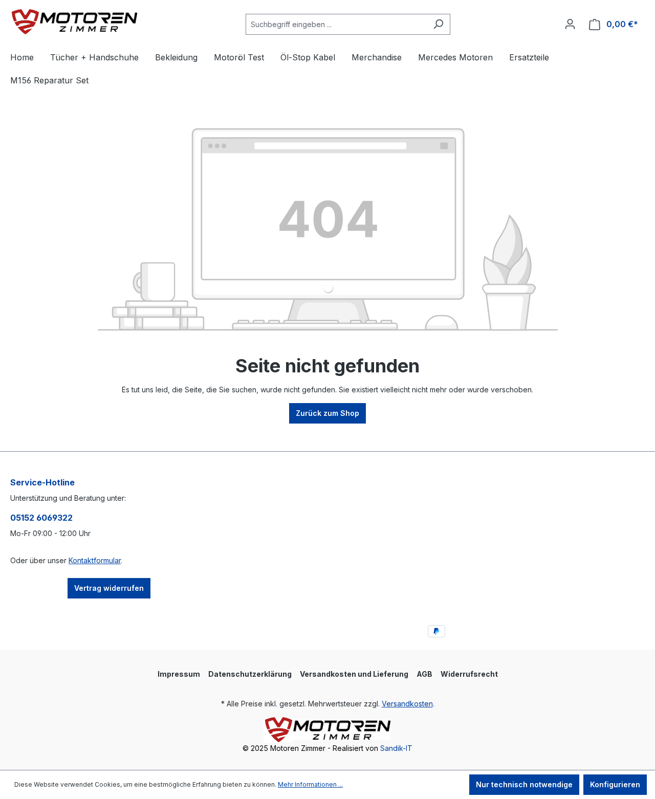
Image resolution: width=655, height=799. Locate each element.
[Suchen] (438, 24)
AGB (424, 674)
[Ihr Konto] (570, 24)
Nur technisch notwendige (524, 784)
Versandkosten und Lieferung (354, 674)
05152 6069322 (41, 518)
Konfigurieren (615, 784)
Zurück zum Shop (327, 413)
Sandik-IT (396, 748)
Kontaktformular (95, 560)
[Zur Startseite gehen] (74, 22)
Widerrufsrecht (469, 674)
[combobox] (336, 24)
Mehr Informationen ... (310, 784)
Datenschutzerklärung (250, 674)
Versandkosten (407, 703)
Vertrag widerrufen (109, 588)
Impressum (179, 674)
